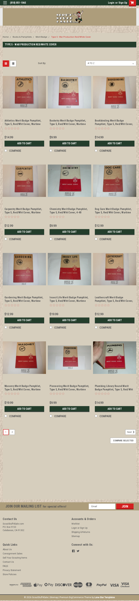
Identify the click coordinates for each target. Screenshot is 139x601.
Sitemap (75, 536)
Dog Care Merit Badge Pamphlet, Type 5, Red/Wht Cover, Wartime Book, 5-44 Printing (113, 212)
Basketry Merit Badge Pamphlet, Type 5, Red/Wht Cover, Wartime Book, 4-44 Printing (68, 124)
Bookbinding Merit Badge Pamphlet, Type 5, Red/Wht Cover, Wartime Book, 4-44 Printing (114, 124)
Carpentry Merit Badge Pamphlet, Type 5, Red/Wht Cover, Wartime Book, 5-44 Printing (23, 212)
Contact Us (8, 562)
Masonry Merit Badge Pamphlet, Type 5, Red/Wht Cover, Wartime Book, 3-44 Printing (23, 389)
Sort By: (42, 63)
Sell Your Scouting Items (15, 558)
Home (6, 37)
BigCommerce (76, 597)
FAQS (5, 566)
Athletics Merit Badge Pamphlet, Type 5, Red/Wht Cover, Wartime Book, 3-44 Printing (23, 124)
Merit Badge (41, 37)
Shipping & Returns (80, 532)
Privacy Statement (12, 570)
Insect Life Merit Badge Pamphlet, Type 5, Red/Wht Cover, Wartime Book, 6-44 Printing (69, 301)
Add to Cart (24, 143)
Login (111, 2)
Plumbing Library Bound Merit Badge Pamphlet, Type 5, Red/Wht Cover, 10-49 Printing (114, 389)
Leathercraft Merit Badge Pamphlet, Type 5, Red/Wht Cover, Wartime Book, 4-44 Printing (114, 301)
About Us (7, 549)
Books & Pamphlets (22, 37)
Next (129, 432)
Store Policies (9, 574)
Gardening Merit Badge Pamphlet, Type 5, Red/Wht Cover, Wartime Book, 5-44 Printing (24, 301)
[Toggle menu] (5, 5)
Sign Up (123, 2)
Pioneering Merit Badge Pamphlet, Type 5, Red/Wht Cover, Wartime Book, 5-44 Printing (69, 389)
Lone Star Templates (104, 597)
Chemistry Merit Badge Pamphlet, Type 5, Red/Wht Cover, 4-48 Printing (69, 212)
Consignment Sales (12, 553)
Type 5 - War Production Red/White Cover (71, 37)
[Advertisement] (69, 474)
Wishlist (75, 524)
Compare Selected (123, 440)
